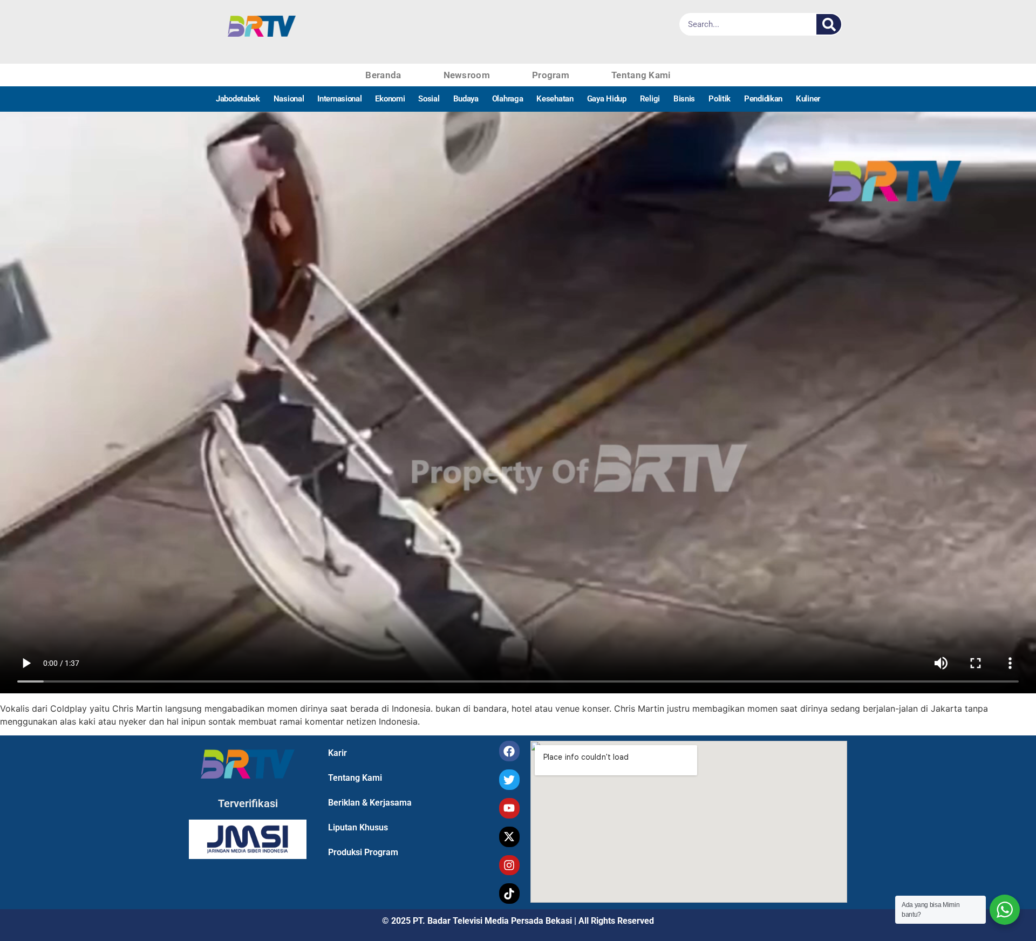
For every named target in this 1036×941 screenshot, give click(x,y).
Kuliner (808, 99)
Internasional (339, 99)
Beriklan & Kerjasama (370, 802)
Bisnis (684, 99)
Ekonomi (390, 99)
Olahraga (507, 99)
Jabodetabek (238, 99)
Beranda (383, 75)
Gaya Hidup (606, 99)
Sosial (428, 99)
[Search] (828, 24)
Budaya (466, 99)
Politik (719, 99)
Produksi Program (363, 852)
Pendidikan (763, 99)
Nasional (289, 99)
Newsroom (467, 75)
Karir (337, 753)
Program (550, 75)
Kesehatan (554, 99)
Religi (650, 99)
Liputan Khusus (358, 827)
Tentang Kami (641, 75)
